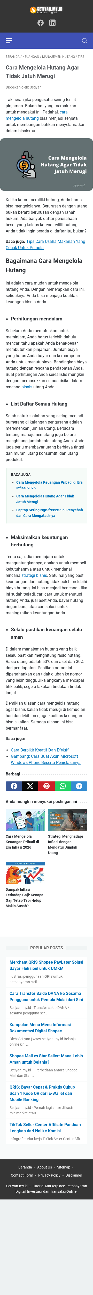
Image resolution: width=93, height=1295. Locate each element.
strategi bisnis (34, 575)
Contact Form (22, 1175)
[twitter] (30, 786)
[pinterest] (46, 786)
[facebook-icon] (40, 23)
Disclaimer (74, 1175)
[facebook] (14, 786)
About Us (44, 1167)
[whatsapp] (63, 786)
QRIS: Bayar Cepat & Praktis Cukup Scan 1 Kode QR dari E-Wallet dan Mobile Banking (42, 1093)
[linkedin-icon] (52, 23)
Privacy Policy (49, 1175)
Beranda (25, 1167)
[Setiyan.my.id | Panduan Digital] (46, 10)
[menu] (12, 40)
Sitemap (63, 1167)
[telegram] (79, 786)
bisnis (26, 386)
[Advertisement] (46, 1246)
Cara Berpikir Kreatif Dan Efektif (40, 750)
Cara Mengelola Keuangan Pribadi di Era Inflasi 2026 (22, 841)
